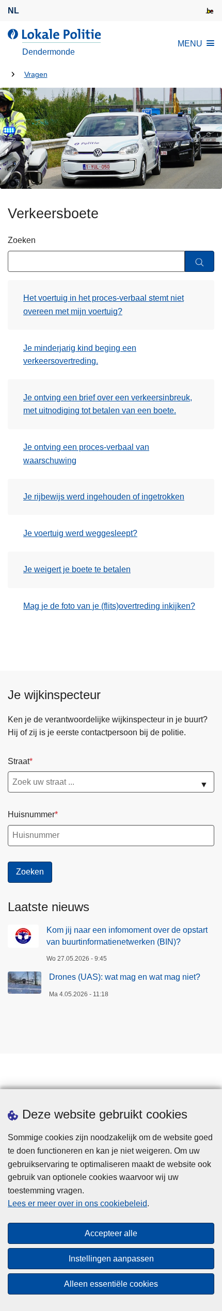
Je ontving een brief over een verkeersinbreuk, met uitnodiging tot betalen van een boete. (107, 404)
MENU (190, 43)
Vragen (35, 74)
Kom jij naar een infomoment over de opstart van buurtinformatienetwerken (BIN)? (127, 936)
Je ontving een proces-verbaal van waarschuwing (86, 454)
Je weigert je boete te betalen (77, 569)
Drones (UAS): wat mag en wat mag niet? (124, 977)
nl (13, 10)
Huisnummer (31, 814)
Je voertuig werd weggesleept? (80, 533)
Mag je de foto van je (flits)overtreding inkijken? (109, 606)
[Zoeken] (199, 261)
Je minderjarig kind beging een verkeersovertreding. (79, 355)
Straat (18, 761)
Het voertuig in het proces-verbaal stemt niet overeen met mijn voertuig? (103, 305)
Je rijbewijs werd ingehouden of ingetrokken (103, 496)
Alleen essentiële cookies (111, 1284)
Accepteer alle (111, 1233)
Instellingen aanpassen (111, 1258)
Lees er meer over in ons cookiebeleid (77, 1203)
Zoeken (22, 240)
